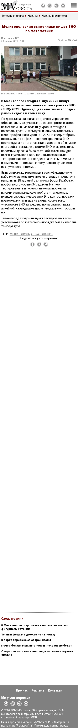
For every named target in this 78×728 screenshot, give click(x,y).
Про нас (21, 690)
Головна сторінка (13, 16)
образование (42, 234)
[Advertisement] (39, 434)
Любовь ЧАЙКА (67, 40)
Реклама (38, 690)
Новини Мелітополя (54, 16)
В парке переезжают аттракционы (26, 640)
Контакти (55, 690)
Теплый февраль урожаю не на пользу (28, 634)
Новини (33, 16)
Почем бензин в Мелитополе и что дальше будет (36, 645)
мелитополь (20, 234)
